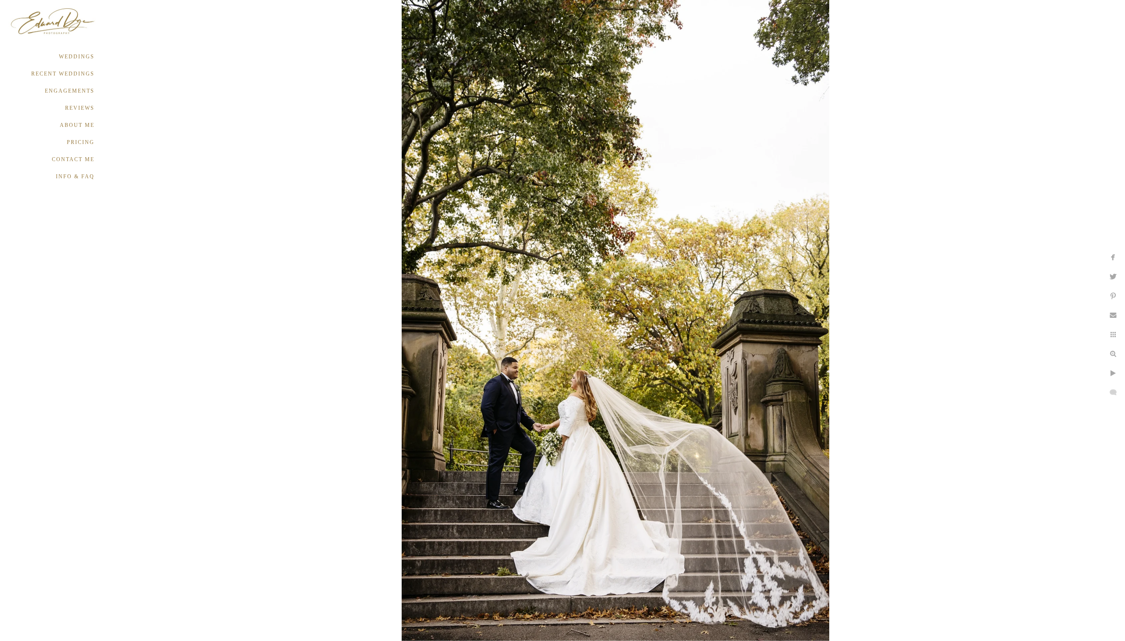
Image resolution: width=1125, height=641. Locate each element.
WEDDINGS (76, 57)
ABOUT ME (77, 125)
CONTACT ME (73, 159)
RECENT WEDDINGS (62, 74)
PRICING (80, 142)
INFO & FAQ (75, 176)
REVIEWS (79, 108)
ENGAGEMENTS (69, 91)
